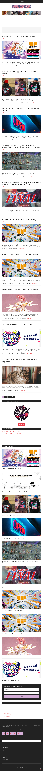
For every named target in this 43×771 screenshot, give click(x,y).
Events (3, 712)
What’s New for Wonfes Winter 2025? (18, 36)
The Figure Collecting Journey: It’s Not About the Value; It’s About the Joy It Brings (21, 146)
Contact (3, 755)
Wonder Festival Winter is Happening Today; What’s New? (12, 439)
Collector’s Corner (5, 705)
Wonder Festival (7, 713)
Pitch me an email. (5, 747)
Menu (22, 1)
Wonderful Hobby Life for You (9, 714)
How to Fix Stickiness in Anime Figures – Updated (11, 433)
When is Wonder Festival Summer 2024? (20, 254)
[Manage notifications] (40, 769)
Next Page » (13, 397)
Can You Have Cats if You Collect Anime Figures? (19, 361)
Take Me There (21, 424)
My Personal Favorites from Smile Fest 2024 (21, 289)
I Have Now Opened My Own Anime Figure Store (20, 109)
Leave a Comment (9, 38)
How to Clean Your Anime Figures (8, 435)
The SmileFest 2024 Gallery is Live (17, 325)
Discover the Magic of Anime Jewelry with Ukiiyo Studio (16, 491)
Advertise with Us (5, 759)
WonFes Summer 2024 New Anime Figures (21, 219)
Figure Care (4, 710)
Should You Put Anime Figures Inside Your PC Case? (11, 431)
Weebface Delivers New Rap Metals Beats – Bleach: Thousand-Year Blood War (21, 183)
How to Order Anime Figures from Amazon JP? (10, 437)
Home (3, 750)
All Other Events (7, 716)
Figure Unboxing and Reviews (7, 707)
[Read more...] (34, 65)
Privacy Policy (4, 757)
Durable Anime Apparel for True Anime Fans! (19, 72)
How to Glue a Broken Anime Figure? (8, 442)
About (3, 752)
